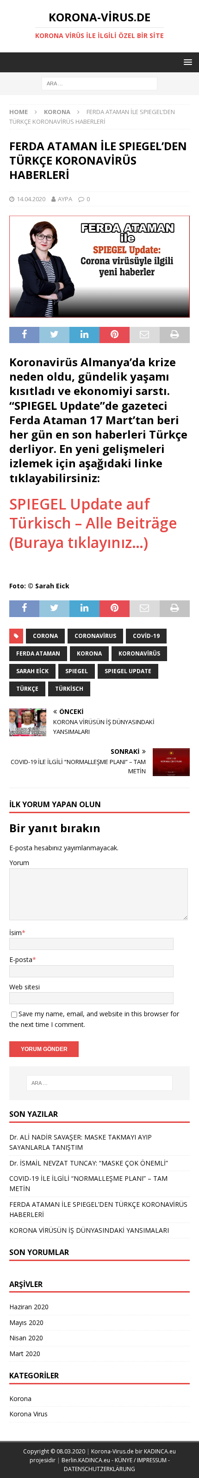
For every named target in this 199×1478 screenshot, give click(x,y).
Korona (89, 653)
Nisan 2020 (26, 1337)
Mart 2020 (24, 1353)
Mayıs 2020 (26, 1322)
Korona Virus (28, 1413)
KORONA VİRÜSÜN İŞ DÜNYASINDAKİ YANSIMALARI (89, 1230)
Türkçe (27, 689)
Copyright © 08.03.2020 (55, 1451)
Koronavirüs (139, 653)
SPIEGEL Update (128, 671)
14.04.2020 (31, 199)
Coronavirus (95, 636)
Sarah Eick (32, 671)
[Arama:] (99, 83)
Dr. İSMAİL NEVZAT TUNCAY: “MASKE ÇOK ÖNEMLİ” (88, 1163)
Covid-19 (146, 636)
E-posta (20, 959)
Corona (45, 636)
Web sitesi (24, 986)
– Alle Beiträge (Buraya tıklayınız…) (93, 523)
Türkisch (69, 689)
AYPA (65, 199)
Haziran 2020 (29, 1306)
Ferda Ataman (38, 653)
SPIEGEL (76, 671)
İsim (15, 932)
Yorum (19, 862)
